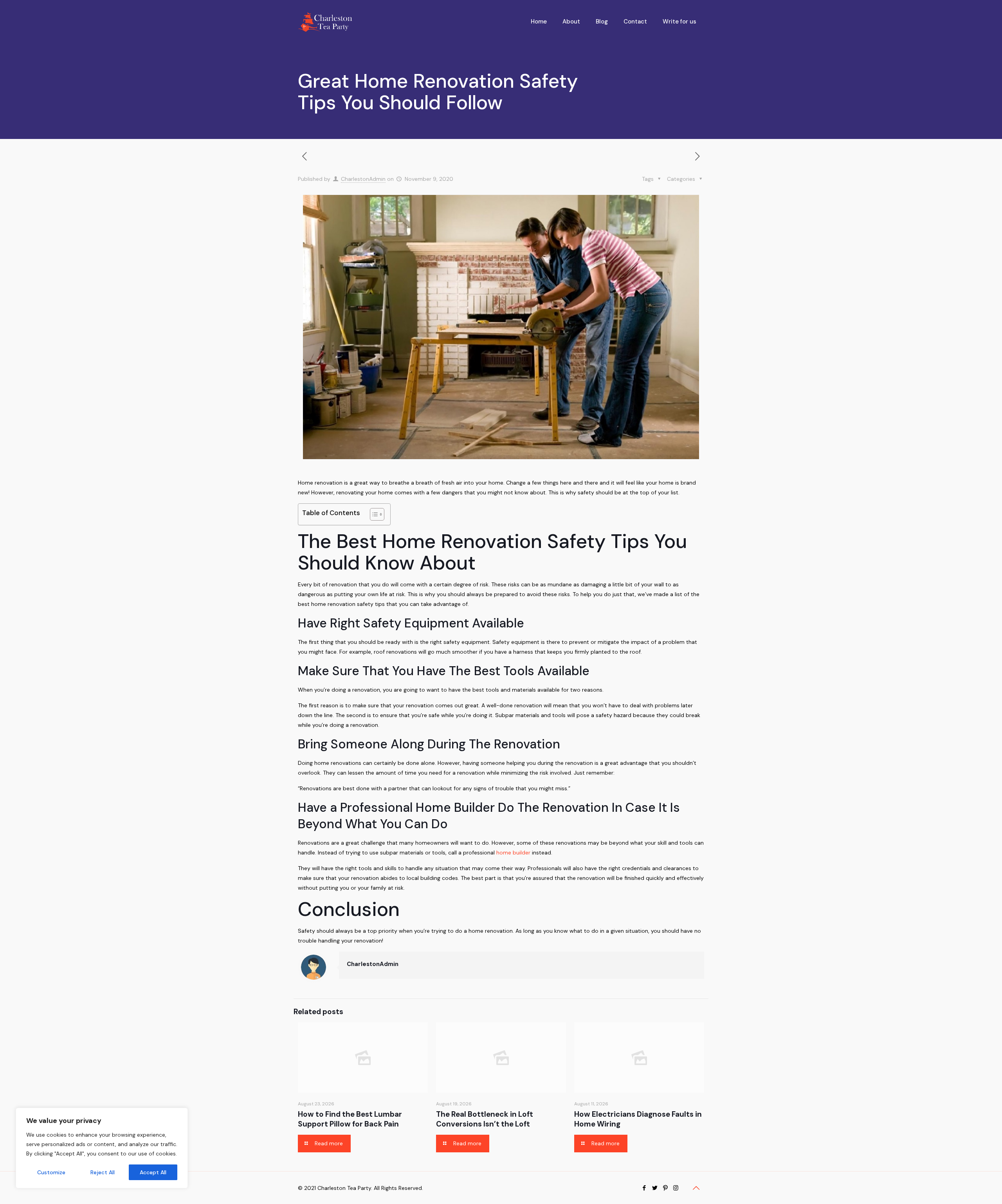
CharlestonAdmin (363, 178)
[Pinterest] (665, 1188)
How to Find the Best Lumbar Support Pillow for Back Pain (350, 1119)
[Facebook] (644, 1188)
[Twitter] (655, 1188)
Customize (51, 1172)
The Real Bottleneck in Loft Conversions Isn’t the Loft (484, 1119)
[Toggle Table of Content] (373, 514)
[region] (102, 1148)
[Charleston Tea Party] (325, 21)
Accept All (153, 1172)
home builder (513, 852)
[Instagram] (676, 1188)
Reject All (102, 1172)
